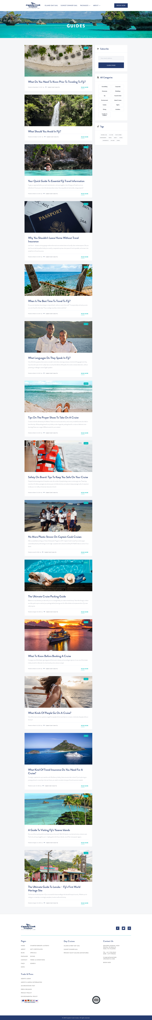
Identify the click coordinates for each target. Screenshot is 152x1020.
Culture (111, 134)
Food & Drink (117, 95)
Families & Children (104, 114)
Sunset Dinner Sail (69, 5)
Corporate (118, 86)
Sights (117, 105)
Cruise (120, 137)
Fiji (104, 95)
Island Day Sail (51, 5)
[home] (33, 5)
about (95, 5)
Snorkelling (104, 86)
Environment (104, 100)
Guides (86, 47)
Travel (110, 137)
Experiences (106, 140)
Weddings (117, 91)
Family (115, 137)
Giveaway (104, 91)
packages (84, 5)
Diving (104, 109)
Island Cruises (117, 100)
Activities (117, 109)
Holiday (113, 140)
